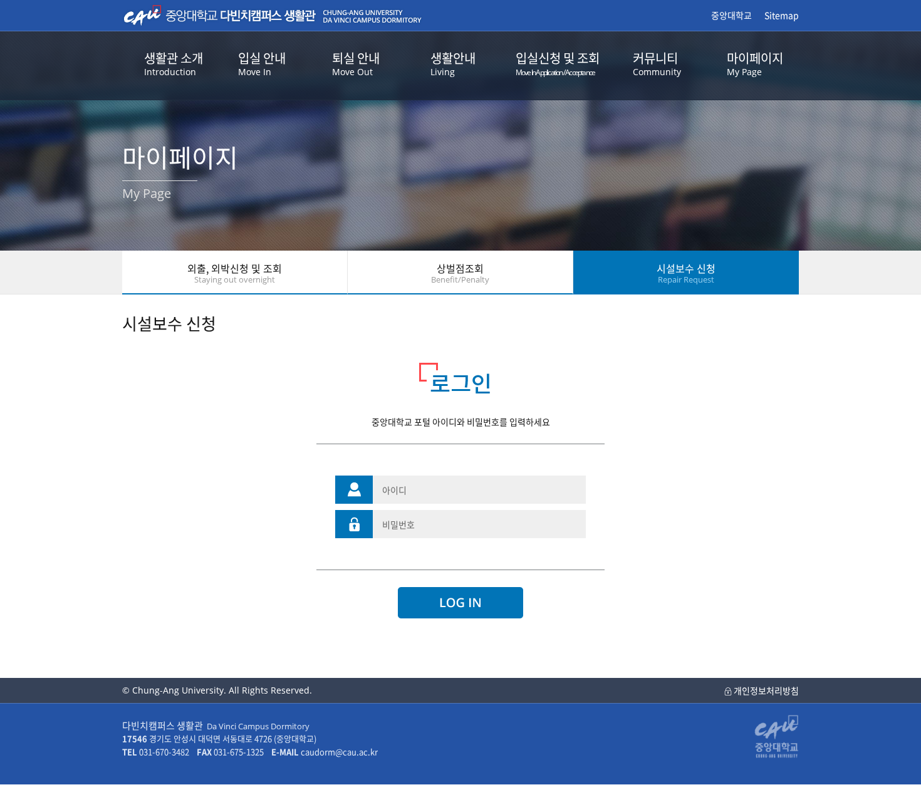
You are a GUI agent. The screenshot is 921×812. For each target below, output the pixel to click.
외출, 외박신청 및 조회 (234, 273)
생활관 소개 (173, 63)
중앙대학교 (731, 15)
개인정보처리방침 (765, 690)
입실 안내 (262, 63)
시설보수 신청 (686, 273)
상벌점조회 (460, 273)
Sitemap (781, 15)
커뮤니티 (657, 63)
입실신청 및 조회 (558, 63)
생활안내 (453, 63)
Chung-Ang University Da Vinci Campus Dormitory (272, 15)
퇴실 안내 (356, 63)
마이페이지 (755, 63)
